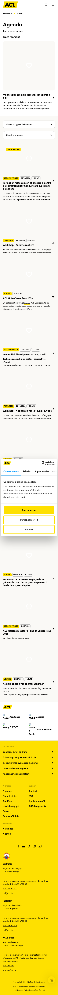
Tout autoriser (29, 510)
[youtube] (39, 846)
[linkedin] (23, 846)
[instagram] (34, 846)
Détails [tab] (26, 471)
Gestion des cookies (20, 987)
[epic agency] (44, 990)
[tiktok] (29, 846)
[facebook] (18, 846)
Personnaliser (27, 519)
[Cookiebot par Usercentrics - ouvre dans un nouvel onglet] (42, 463)
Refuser (29, 529)
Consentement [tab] (11, 471)
